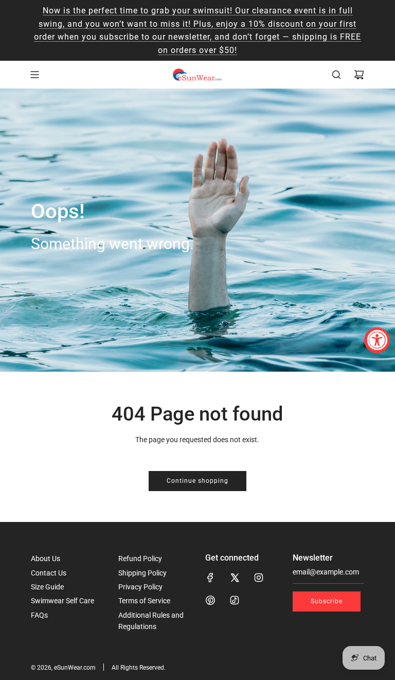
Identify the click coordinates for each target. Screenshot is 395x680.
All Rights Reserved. (139, 667)
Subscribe (327, 601)
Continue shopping (197, 480)
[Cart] (359, 74)
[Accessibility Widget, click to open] (377, 340)
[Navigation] (34, 74)
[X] (234, 577)
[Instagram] (258, 577)
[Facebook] (210, 577)
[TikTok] (234, 600)
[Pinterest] (210, 600)
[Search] (336, 74)
